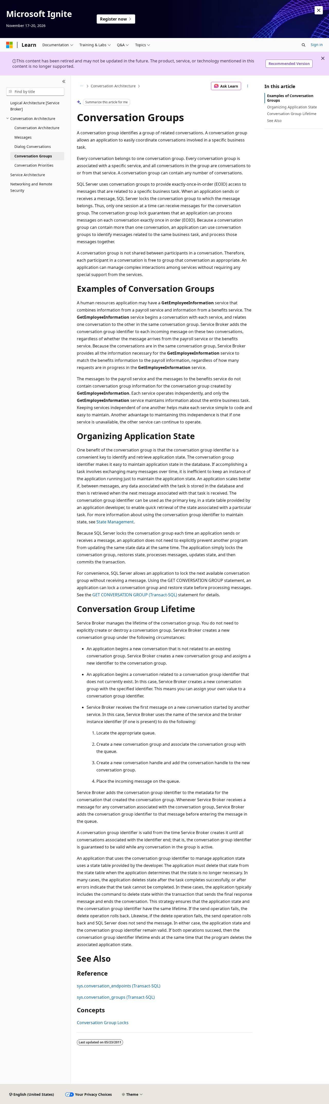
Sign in (317, 44)
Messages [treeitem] (23, 137)
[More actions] (247, 86)
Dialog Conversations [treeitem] (32, 146)
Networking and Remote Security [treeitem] (31, 187)
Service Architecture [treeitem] (27, 174)
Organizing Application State (292, 107)
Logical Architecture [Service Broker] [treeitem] (34, 106)
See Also (274, 120)
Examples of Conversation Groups (290, 98)
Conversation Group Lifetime (291, 113)
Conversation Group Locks (103, 1022)
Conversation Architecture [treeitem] (36, 127)
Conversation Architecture (113, 85)
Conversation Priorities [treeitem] (33, 165)
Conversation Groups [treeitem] (33, 156)
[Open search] (303, 45)
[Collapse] (63, 82)
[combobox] (35, 92)
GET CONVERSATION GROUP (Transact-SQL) (134, 595)
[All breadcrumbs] (81, 86)
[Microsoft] (9, 45)
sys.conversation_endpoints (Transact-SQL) (118, 986)
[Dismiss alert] (319, 10)
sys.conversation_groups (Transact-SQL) (116, 997)
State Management (115, 522)
